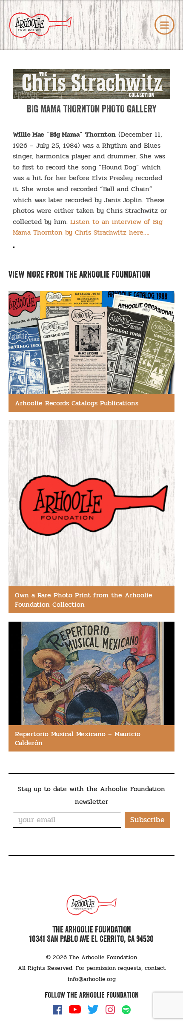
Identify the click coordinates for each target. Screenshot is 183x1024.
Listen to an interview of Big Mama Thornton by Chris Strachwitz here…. (88, 227)
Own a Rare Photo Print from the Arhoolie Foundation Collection (83, 599)
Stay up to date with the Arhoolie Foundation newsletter (91, 795)
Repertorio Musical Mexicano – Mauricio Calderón (77, 738)
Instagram (110, 1009)
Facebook (57, 1009)
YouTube (75, 1009)
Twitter (93, 1009)
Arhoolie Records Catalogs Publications (76, 403)
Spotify (126, 1009)
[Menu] (164, 25)
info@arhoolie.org (92, 979)
